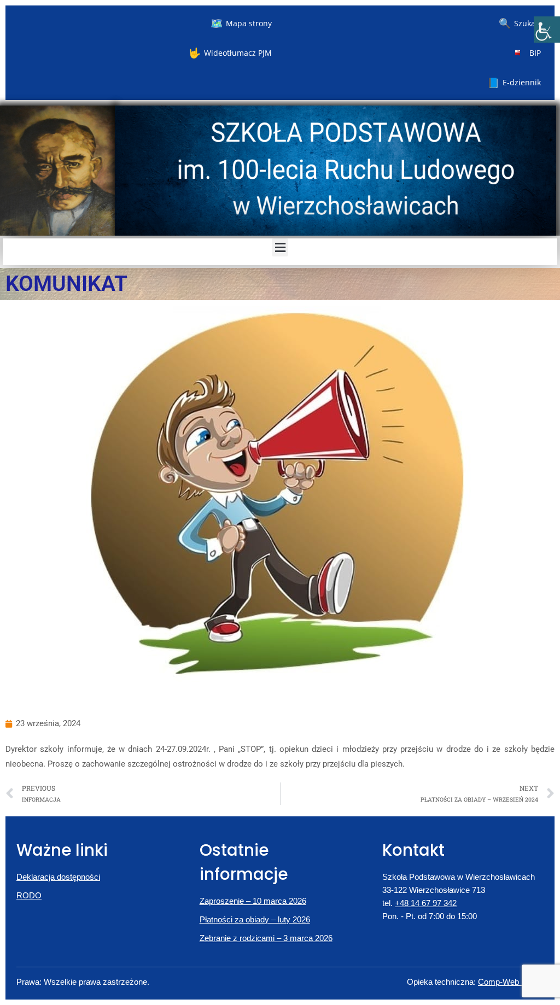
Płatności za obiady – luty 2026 (255, 919)
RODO (29, 895)
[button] (280, 247)
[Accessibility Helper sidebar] (547, 29)
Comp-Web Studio (511, 981)
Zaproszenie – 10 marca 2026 (253, 900)
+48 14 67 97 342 (426, 903)
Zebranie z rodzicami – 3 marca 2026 (266, 938)
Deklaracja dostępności (58, 876)
